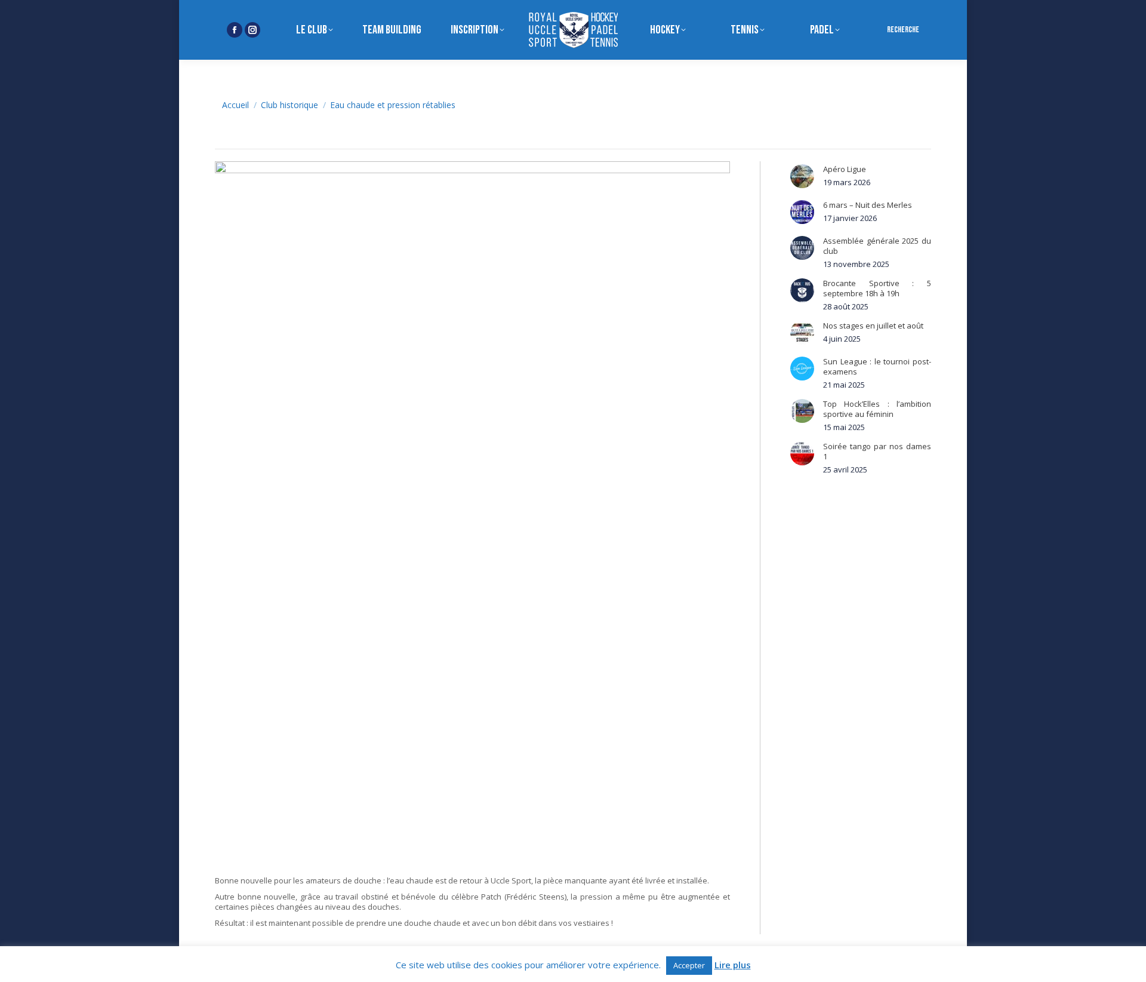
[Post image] (802, 176)
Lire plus (732, 965)
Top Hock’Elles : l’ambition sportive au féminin (877, 409)
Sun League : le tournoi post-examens (877, 367)
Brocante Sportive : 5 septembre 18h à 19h (877, 288)
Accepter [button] (689, 965)
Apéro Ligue (844, 169)
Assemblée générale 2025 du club (877, 246)
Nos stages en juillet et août (873, 326)
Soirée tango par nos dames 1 (877, 451)
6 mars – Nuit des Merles (867, 205)
